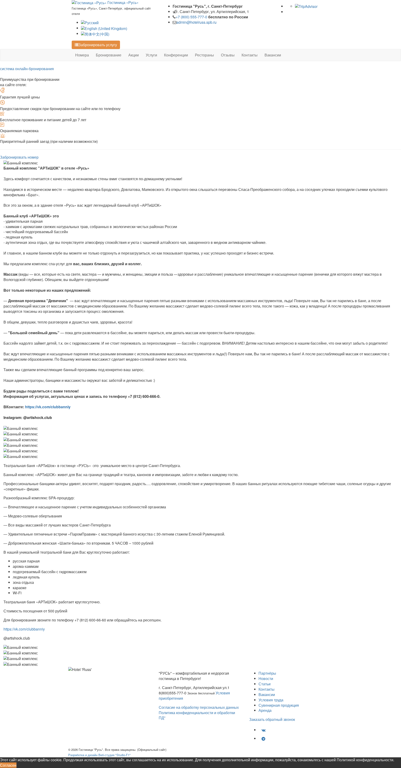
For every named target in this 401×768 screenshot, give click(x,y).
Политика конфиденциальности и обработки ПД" (197, 715)
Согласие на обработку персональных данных (199, 707)
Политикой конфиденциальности (365, 759)
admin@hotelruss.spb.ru (196, 22)
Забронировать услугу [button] (97, 44)
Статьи (265, 683)
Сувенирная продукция (279, 705)
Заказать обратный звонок (272, 719)
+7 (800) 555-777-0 (191, 17)
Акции (133, 55)
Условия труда (271, 700)
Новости (266, 678)
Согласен (8, 765)
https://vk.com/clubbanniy (48, 406)
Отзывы (228, 55)
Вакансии (273, 55)
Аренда (265, 710)
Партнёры (267, 673)
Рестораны (204, 55)
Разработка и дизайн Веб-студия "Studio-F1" (99, 755)
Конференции (176, 55)
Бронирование (108, 55)
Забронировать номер (19, 157)
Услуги (151, 55)
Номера (82, 55)
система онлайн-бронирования (27, 68)
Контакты (250, 55)
